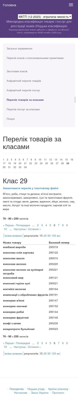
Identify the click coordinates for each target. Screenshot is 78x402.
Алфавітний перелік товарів (24, 80)
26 (52, 163)
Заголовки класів (17, 71)
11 (45, 159)
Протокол (58, 392)
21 (25, 163)
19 (14, 163)
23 (36, 163)
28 (62, 163)
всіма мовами (13, 235)
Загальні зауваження (19, 48)
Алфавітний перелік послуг (23, 90)
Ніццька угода (35, 389)
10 (40, 159)
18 (9, 163)
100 (53, 235)
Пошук (11, 119)
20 (20, 163)
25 (46, 163)
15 (66, 159)
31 (9, 167)
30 (4, 167)
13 (56, 159)
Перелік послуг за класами (23, 109)
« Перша (8, 225)
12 (50, 159)
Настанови (20, 392)
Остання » (34, 229)
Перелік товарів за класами (25, 99)
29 (67, 163)
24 (41, 163)
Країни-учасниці (58, 389)
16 (71, 159)
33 (20, 167)
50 (49, 235)
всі (58, 235)
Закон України (39, 392)
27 (57, 163)
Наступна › (20, 229)
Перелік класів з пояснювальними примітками (35, 58)
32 (14, 167)
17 (4, 163)
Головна (9, 4)
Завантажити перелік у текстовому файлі (30, 188)
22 (30, 163)
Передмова (16, 389)
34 (25, 167)
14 (61, 159)
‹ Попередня (22, 225)
